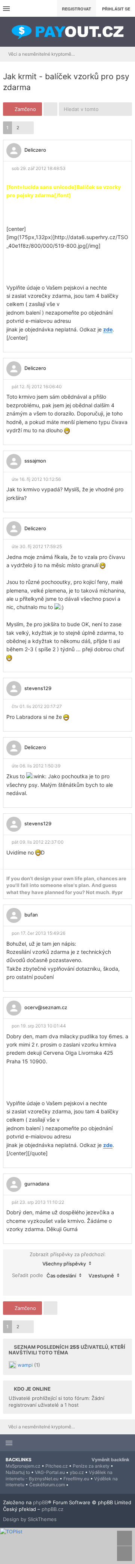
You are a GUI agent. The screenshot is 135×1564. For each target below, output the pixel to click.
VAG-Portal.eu (50, 1472)
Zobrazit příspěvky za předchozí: (68, 1259)
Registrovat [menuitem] (76, 9)
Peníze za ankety (91, 1466)
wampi (25, 1364)
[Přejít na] (127, 54)
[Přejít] (68, 1288)
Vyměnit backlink (110, 1459)
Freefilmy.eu (76, 1478)
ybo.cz (77, 1472)
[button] (29, 127)
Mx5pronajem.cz (23, 1466)
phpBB (40, 1502)
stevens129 (37, 688)
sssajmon (35, 461)
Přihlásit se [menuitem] (116, 9)
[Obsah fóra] (67, 31)
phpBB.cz (52, 1509)
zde (107, 329)
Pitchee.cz (56, 1466)
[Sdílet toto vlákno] (122, 152)
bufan (31, 915)
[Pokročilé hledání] (125, 109)
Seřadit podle (44, 1275)
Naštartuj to (18, 1472)
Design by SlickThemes (30, 1519)
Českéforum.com (47, 1484)
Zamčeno (24, 109)
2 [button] (17, 127)
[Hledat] (111, 109)
